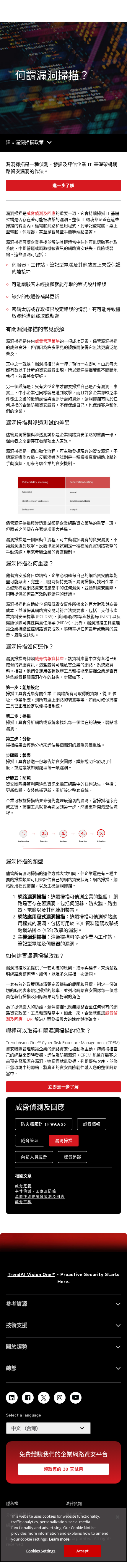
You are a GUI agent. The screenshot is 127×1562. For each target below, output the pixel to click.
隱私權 (12, 1503)
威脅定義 (23, 1186)
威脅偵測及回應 (41, 213)
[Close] (117, 1517)
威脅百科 (23, 1202)
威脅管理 (29, 1140)
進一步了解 (63, 185)
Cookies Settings (40, 1550)
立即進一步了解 (63, 1086)
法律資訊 (74, 1503)
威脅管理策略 (47, 341)
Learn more (59, 1539)
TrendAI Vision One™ (31, 1274)
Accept (82, 1550)
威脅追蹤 (72, 1157)
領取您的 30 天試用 (63, 1469)
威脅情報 (91, 1124)
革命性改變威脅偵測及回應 (40, 1196)
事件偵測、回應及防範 (35, 1191)
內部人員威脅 (34, 1157)
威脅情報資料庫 (49, 658)
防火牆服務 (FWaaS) (43, 1124)
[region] (63, 1535)
